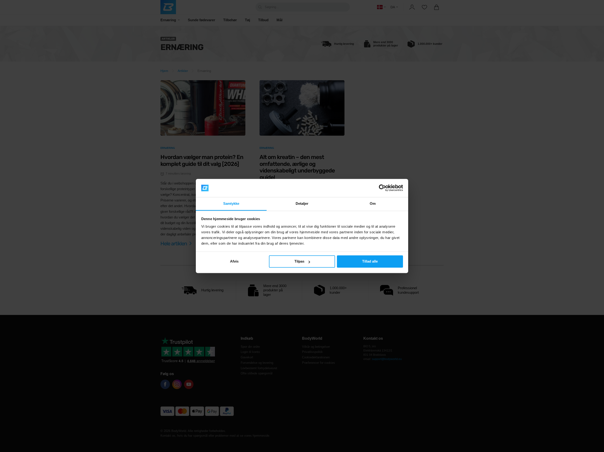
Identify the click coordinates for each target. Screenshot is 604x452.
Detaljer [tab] (302, 203)
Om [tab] (373, 203)
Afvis (234, 261)
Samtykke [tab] (231, 203)
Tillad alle (370, 261)
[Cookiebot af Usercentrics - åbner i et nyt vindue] (382, 188)
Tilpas (299, 261)
